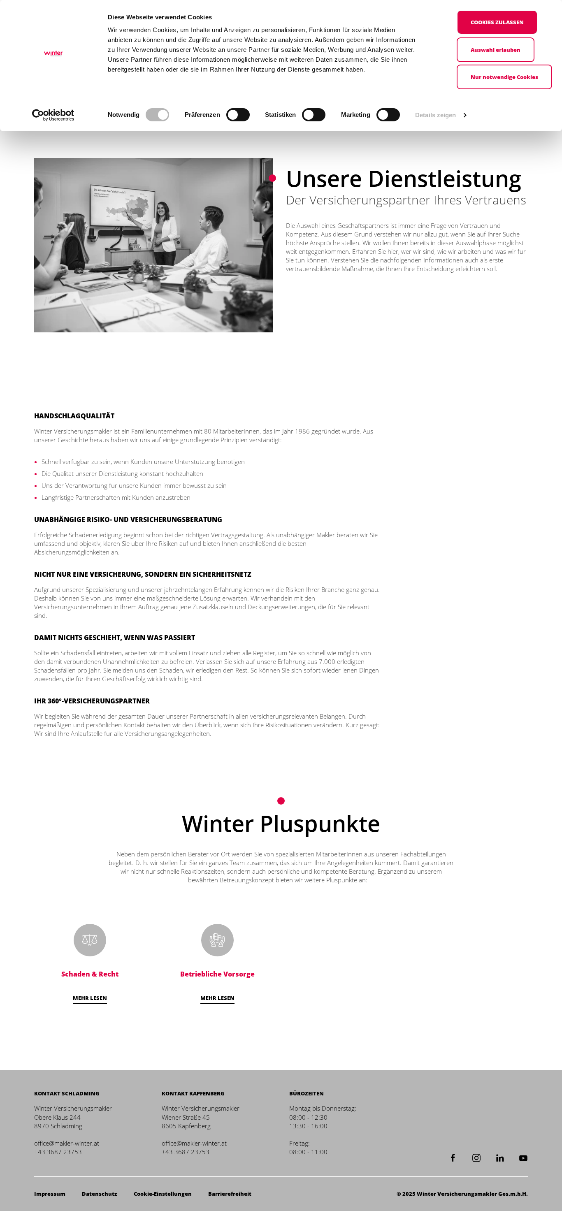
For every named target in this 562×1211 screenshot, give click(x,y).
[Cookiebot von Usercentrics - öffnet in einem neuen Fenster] (53, 115)
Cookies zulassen (497, 22)
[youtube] (523, 1157)
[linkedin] (499, 1157)
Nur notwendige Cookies (504, 77)
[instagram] (476, 1157)
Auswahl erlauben (495, 49)
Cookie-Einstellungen (163, 1193)
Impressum (49, 1193)
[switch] (238, 114)
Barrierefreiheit (229, 1193)
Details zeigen (435, 114)
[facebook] (452, 1157)
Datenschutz (99, 1193)
